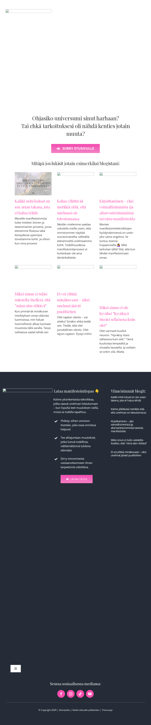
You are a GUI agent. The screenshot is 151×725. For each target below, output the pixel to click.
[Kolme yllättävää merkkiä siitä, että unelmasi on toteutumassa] (75, 183)
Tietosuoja (107, 710)
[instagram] (71, 694)
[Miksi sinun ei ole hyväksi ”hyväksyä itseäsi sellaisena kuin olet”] (117, 283)
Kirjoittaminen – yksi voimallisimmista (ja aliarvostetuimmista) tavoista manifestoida (127, 426)
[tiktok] (80, 694)
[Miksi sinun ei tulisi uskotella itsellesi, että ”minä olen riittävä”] (33, 276)
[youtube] (90, 694)
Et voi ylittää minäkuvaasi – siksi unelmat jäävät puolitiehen (128, 453)
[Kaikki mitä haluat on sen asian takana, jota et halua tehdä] (33, 183)
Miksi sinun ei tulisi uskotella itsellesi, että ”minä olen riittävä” (32, 299)
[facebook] (61, 694)
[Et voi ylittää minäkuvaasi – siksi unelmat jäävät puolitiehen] (75, 276)
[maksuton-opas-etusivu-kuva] (27, 390)
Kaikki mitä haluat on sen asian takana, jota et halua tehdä (32, 206)
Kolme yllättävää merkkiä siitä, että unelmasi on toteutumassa (128, 410)
